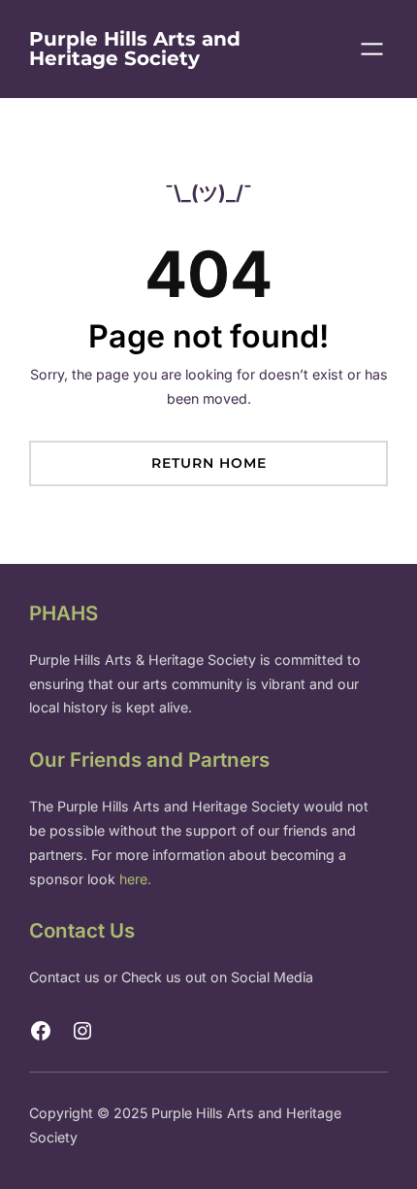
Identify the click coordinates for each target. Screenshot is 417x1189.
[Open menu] (372, 49)
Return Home (209, 463)
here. (135, 879)
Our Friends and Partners (149, 759)
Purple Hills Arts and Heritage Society (135, 48)
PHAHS (63, 613)
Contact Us (82, 930)
